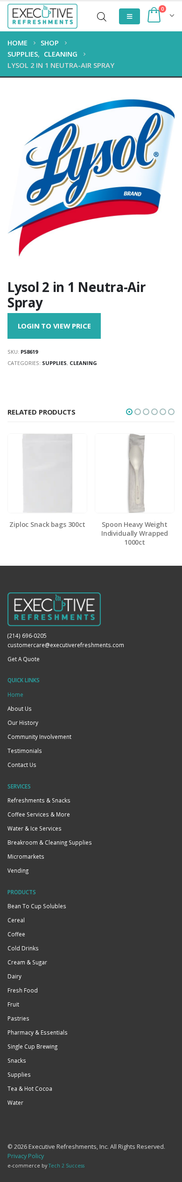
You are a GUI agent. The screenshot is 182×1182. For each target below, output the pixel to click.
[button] (129, 411)
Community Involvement (39, 736)
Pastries (18, 1018)
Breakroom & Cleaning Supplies (49, 842)
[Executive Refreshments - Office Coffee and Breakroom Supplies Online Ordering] (42, 16)
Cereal (16, 920)
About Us (19, 708)
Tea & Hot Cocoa (29, 1088)
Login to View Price (54, 325)
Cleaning (83, 362)
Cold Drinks (23, 948)
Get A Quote (23, 659)
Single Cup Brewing (32, 1046)
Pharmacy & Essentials (37, 1032)
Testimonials (24, 750)
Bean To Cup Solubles (36, 906)
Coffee (16, 934)
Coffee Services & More (38, 814)
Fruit (13, 1004)
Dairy (14, 976)
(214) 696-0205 (27, 635)
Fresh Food (22, 990)
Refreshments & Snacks (38, 800)
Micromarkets (25, 856)
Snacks (16, 1060)
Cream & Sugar (27, 962)
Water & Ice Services (34, 828)
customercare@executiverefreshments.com (65, 645)
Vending (17, 870)
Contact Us (21, 764)
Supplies (54, 362)
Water (15, 1102)
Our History (22, 722)
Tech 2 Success (66, 1165)
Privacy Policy (25, 1156)
